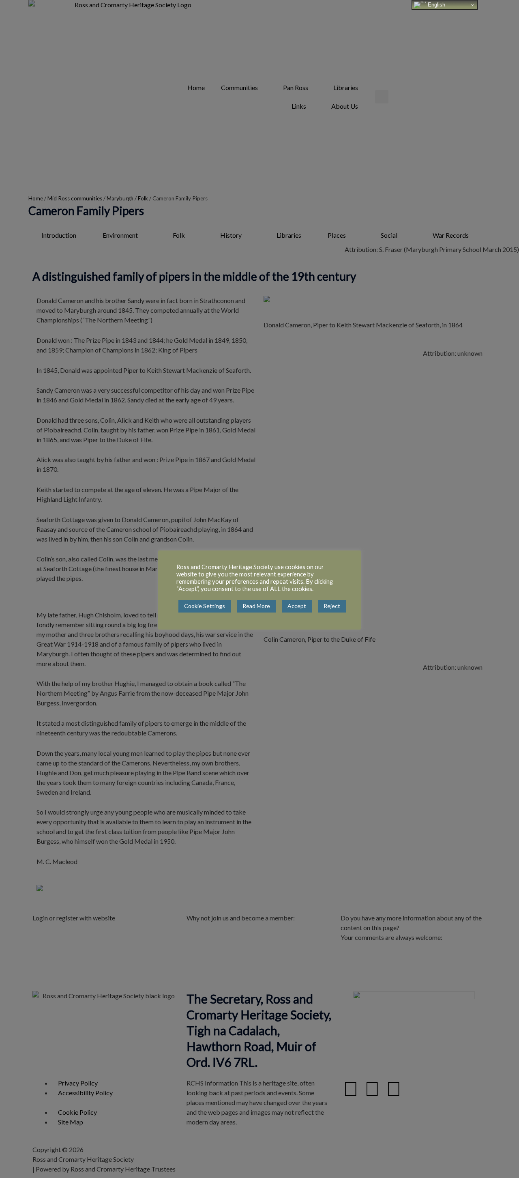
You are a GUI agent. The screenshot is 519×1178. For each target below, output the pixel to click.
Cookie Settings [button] (204, 605)
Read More (256, 605)
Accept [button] (296, 605)
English (435, 5)
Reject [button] (332, 605)
